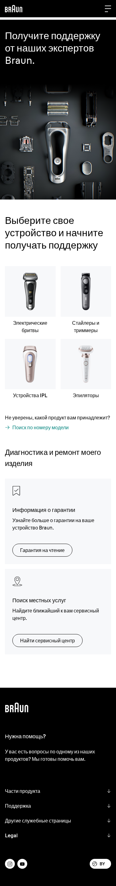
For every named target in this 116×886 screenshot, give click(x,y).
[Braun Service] (13, 8)
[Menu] (108, 9)
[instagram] (10, 864)
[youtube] (22, 864)
